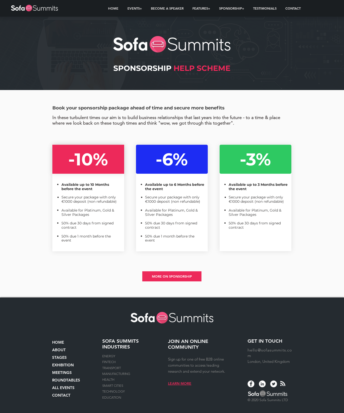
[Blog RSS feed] (282, 384)
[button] (135, 8)
